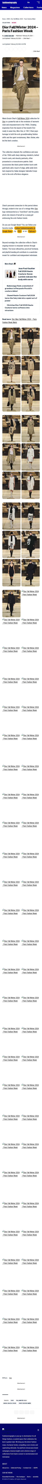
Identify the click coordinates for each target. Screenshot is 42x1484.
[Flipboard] (34, 1430)
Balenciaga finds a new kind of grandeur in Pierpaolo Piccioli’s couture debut (19, 288)
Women (14, 22)
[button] (24, 2)
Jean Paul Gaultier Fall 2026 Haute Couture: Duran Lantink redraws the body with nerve (27, 274)
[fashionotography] (9, 2)
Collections (6, 22)
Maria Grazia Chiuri (10, 1403)
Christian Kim (9, 36)
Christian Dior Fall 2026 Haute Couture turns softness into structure (19, 307)
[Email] (16, 49)
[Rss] (38, 1430)
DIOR (8, 19)
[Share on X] (7, 49)
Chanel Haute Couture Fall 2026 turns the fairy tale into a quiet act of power (21, 298)
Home (4, 19)
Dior (3, 122)
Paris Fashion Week (25, 1403)
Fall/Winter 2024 (23, 118)
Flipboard (32, 231)
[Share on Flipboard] (11, 49)
